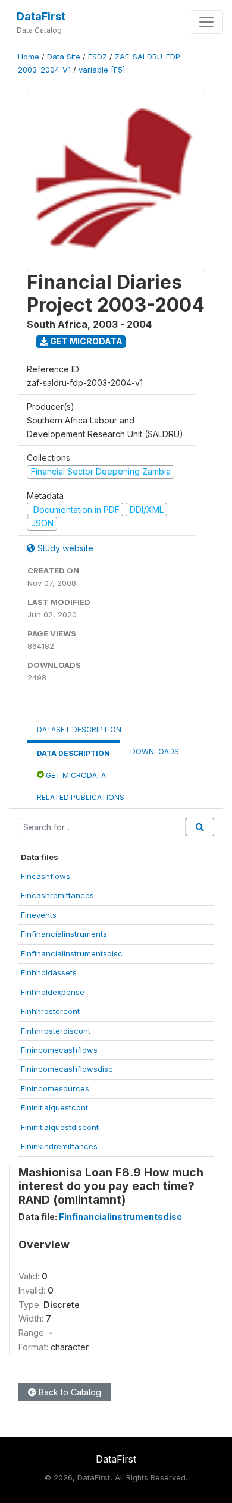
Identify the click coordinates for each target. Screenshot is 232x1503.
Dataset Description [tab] (79, 729)
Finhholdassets (49, 972)
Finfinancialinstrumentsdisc (72, 953)
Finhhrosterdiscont (55, 1031)
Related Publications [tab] (80, 797)
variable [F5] (102, 69)
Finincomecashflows (59, 1050)
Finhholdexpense (52, 992)
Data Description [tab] (73, 753)
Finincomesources (55, 1088)
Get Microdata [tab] (75, 775)
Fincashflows (45, 876)
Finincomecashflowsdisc (67, 1069)
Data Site (63, 56)
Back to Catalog (68, 1392)
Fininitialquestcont (54, 1107)
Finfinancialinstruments (64, 934)
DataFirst (41, 16)
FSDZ (97, 56)
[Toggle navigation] (206, 22)
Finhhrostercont (50, 1011)
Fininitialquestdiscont (60, 1127)
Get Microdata (85, 341)
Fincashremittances (57, 895)
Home (28, 56)
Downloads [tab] (154, 751)
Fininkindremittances (59, 1146)
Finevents (39, 915)
